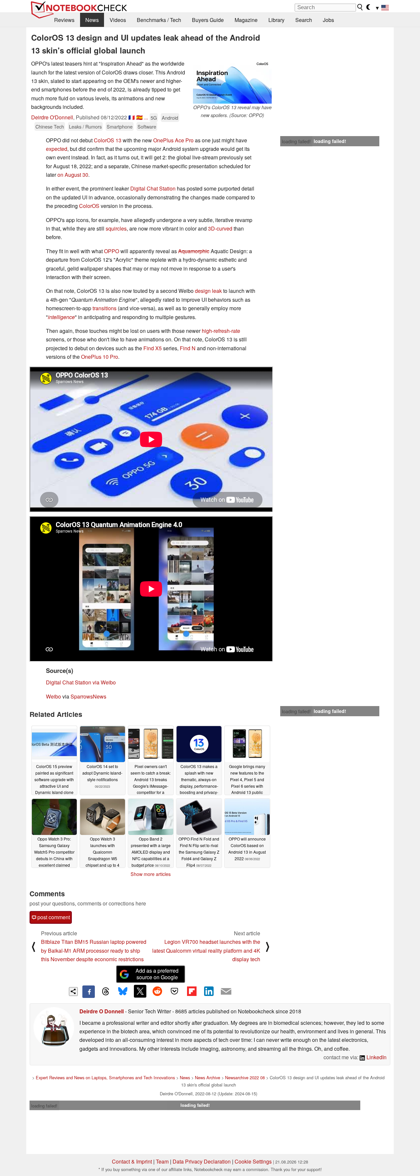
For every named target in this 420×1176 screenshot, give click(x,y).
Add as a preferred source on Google (157, 974)
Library (276, 20)
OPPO (111, 251)
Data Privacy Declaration (202, 1161)
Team (162, 1161)
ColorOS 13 (107, 140)
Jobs (328, 20)
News (92, 20)
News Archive (207, 1077)
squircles (116, 228)
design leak (208, 290)
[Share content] (73, 991)
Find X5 (152, 348)
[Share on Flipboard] (191, 991)
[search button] (360, 7)
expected (56, 148)
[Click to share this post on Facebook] (88, 991)
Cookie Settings (253, 1161)
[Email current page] (226, 991)
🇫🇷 (131, 117)
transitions (104, 308)
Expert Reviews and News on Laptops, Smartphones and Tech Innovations (105, 1077)
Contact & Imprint (132, 1161)
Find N (188, 348)
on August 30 (72, 174)
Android (170, 117)
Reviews (64, 20)
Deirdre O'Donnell (52, 117)
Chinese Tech (49, 126)
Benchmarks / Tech (159, 20)
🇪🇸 (139, 117)
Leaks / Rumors (85, 126)
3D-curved (220, 228)
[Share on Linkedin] (208, 991)
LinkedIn (376, 1057)
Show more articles (151, 874)
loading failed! (296, 141)
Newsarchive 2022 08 (245, 1077)
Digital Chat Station (153, 188)
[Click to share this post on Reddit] (157, 991)
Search (303, 20)
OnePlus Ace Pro (173, 140)
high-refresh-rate (221, 331)
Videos (118, 20)
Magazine (246, 20)
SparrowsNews (88, 696)
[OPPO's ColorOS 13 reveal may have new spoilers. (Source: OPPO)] (232, 81)
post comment (53, 917)
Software (146, 126)
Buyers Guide (208, 20)
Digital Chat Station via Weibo (81, 682)
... (146, 117)
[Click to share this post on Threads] (105, 991)
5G (154, 117)
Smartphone (120, 126)
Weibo (54, 696)
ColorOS (89, 206)
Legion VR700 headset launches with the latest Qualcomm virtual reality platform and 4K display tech (206, 950)
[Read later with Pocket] (174, 991)
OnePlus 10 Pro (99, 356)
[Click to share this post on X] (140, 991)
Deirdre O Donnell (101, 1011)
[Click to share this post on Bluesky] (122, 991)
